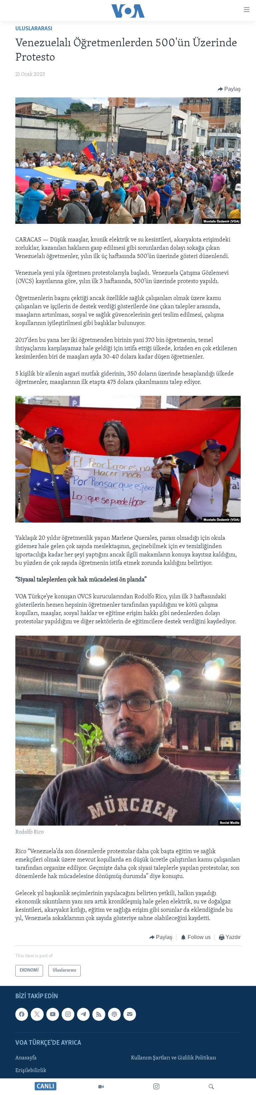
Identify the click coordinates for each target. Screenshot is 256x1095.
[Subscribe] (129, 1014)
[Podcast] (114, 1014)
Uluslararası (33, 29)
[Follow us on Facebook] (21, 1014)
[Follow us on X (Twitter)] (37, 1014)
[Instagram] (156, 1086)
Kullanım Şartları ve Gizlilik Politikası (173, 1058)
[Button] (229, 89)
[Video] (101, 1086)
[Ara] (211, 1086)
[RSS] (98, 1014)
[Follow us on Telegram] (83, 1014)
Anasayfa (26, 1058)
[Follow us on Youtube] (52, 1014)
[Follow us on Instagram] (68, 1014)
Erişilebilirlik (30, 1070)
